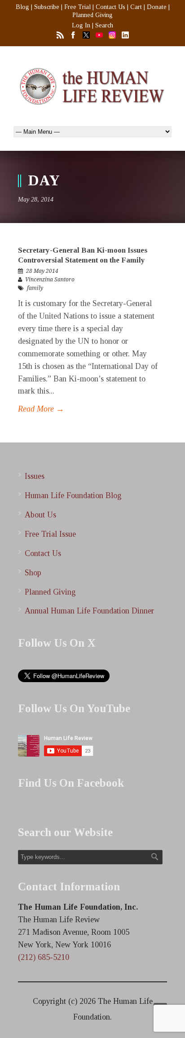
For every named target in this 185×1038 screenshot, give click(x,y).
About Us (40, 514)
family (35, 288)
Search (104, 25)
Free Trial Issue (50, 534)
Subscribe (46, 7)
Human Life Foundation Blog (73, 495)
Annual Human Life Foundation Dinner (89, 610)
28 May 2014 (42, 271)
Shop (33, 572)
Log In (81, 25)
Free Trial (77, 7)
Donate (157, 7)
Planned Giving (92, 15)
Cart (136, 7)
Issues (34, 476)
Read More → (41, 408)
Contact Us (110, 7)
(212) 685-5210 (43, 957)
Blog (22, 7)
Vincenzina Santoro (50, 279)
